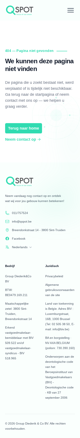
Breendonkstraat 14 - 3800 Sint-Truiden (38, 230)
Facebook (18, 238)
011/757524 (20, 213)
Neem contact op (20, 139)
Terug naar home (23, 128)
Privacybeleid (54, 276)
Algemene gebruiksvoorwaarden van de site (59, 290)
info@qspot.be (22, 221)
